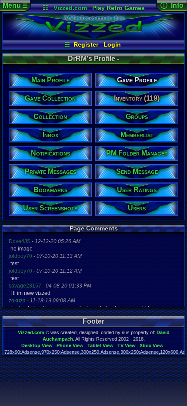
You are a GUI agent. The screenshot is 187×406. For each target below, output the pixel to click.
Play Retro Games (118, 7)
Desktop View (37, 345)
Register (85, 44)
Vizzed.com (70, 7)
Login (112, 44)
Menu (15, 5)
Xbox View (152, 345)
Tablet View (100, 345)
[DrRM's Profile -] (93, 37)
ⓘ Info (172, 5)
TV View (126, 345)
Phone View (70, 345)
